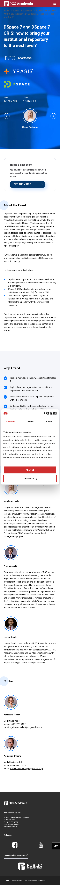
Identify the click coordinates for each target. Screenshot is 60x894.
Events (16, 10)
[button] (6, 116)
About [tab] (49, 421)
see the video (22, 184)
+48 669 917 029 (18, 765)
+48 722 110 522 (18, 724)
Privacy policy (17, 880)
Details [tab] (30, 421)
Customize (28, 478)
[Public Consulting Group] (30, 869)
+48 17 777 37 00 (12, 822)
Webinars (27, 10)
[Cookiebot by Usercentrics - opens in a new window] (44, 413)
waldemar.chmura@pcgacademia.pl (26, 768)
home (6, 10)
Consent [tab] (10, 421)
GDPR (7, 880)
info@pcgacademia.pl (11, 824)
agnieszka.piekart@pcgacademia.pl (26, 727)
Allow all (30, 470)
